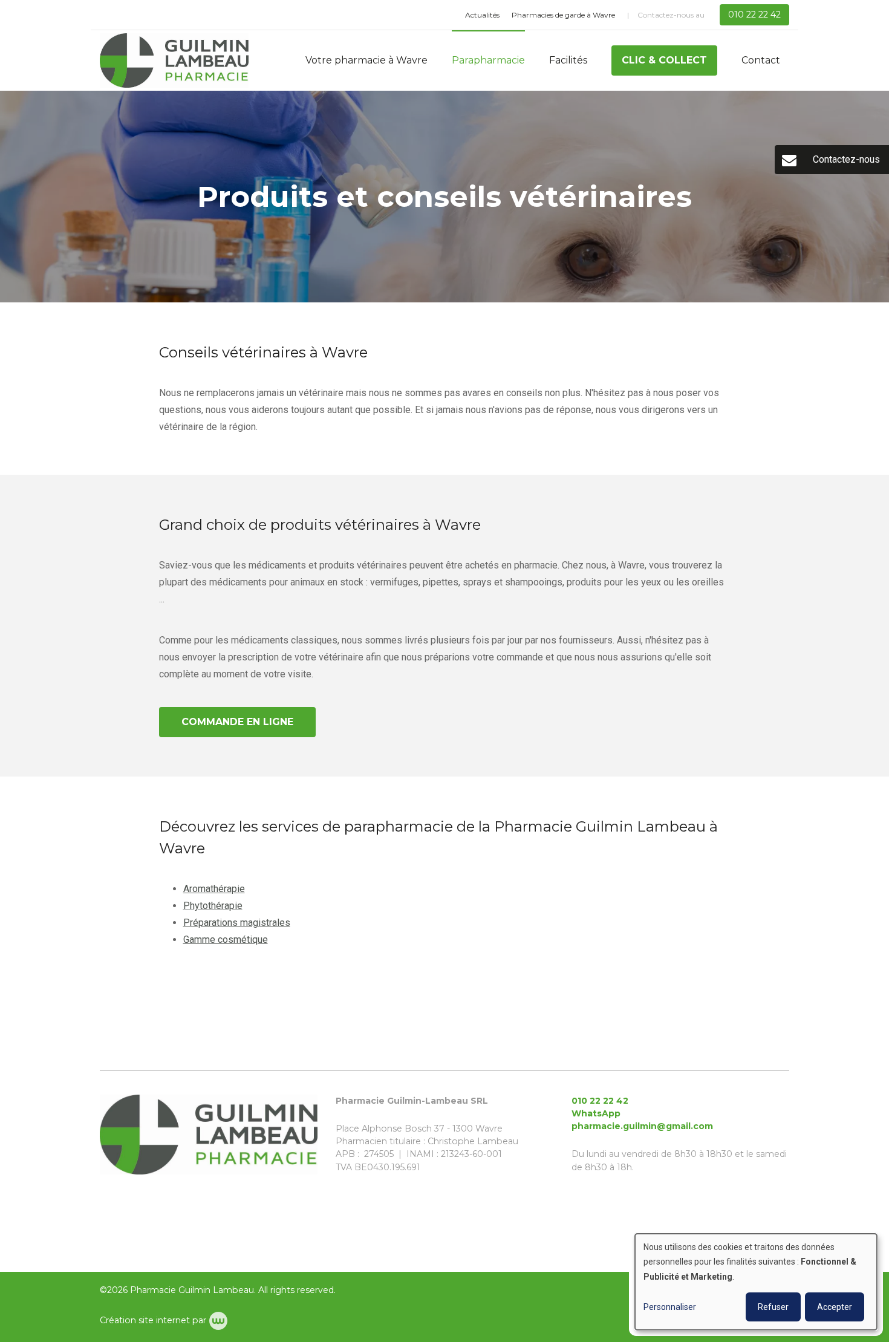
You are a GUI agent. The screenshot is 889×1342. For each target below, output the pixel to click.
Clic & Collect (664, 60)
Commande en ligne (237, 722)
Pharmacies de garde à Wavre (563, 14)
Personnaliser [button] (669, 1307)
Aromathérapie (214, 888)
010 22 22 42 (600, 1100)
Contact (760, 60)
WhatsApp (596, 1113)
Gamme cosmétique (225, 939)
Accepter (834, 1307)
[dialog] (756, 1282)
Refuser (773, 1307)
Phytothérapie (213, 905)
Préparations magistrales (236, 922)
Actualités (482, 14)
